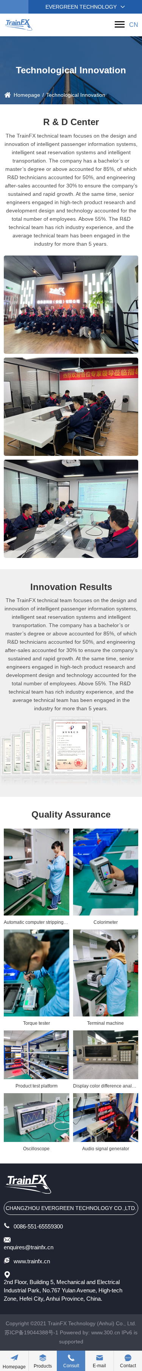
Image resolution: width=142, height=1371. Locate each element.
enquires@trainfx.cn (28, 1247)
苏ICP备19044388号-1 (31, 1332)
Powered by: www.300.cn (90, 1332)
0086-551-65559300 (38, 1226)
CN (133, 25)
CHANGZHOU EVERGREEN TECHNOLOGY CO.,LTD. (71, 1208)
